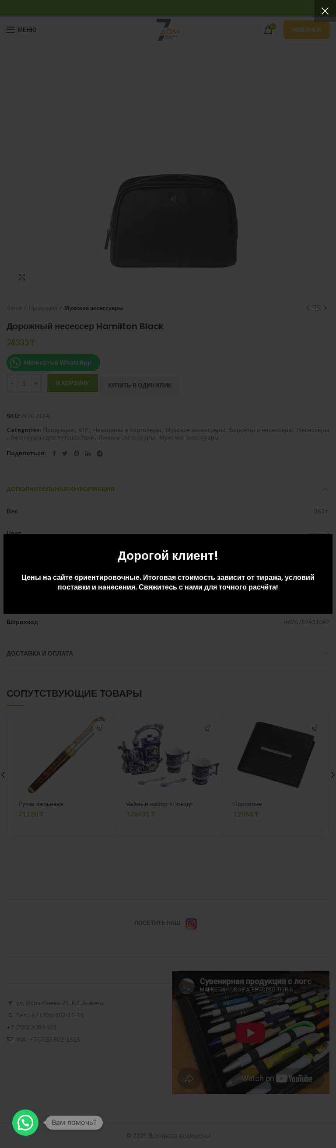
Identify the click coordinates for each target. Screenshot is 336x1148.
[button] (25, 1123)
